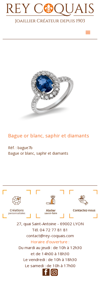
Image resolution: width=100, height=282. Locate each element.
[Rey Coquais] (50, 14)
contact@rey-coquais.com (50, 235)
